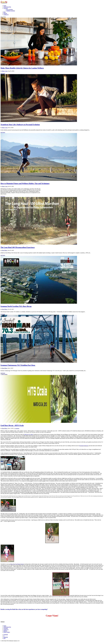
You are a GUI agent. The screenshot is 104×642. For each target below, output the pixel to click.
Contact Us (5, 14)
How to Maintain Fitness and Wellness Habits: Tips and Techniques (25, 183)
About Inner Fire (7, 7)
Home (4, 5)
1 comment (16, 428)
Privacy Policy (6, 632)
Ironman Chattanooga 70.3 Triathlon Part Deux (18, 365)
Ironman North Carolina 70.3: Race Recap (16, 306)
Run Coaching (9, 9)
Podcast (5, 13)
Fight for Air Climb (28, 434)
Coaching (5, 8)
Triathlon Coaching (10, 10)
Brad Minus (4, 250)
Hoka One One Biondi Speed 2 (17, 564)
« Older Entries (4, 374)
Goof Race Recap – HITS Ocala (12, 425)
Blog (4, 12)
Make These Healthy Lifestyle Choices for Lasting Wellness (22, 68)
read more (3, 73)
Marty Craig (4, 71)
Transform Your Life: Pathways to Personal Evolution (20, 124)
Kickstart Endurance (84, 445)
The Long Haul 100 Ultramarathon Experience (18, 247)
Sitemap (5, 630)
